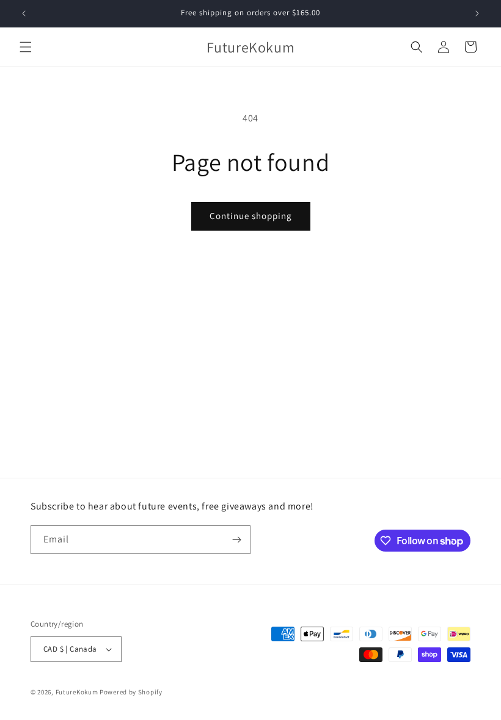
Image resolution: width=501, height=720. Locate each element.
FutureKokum (77, 692)
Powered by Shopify (131, 692)
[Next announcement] (477, 13)
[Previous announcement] (23, 13)
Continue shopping (251, 215)
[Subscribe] (236, 539)
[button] (25, 47)
